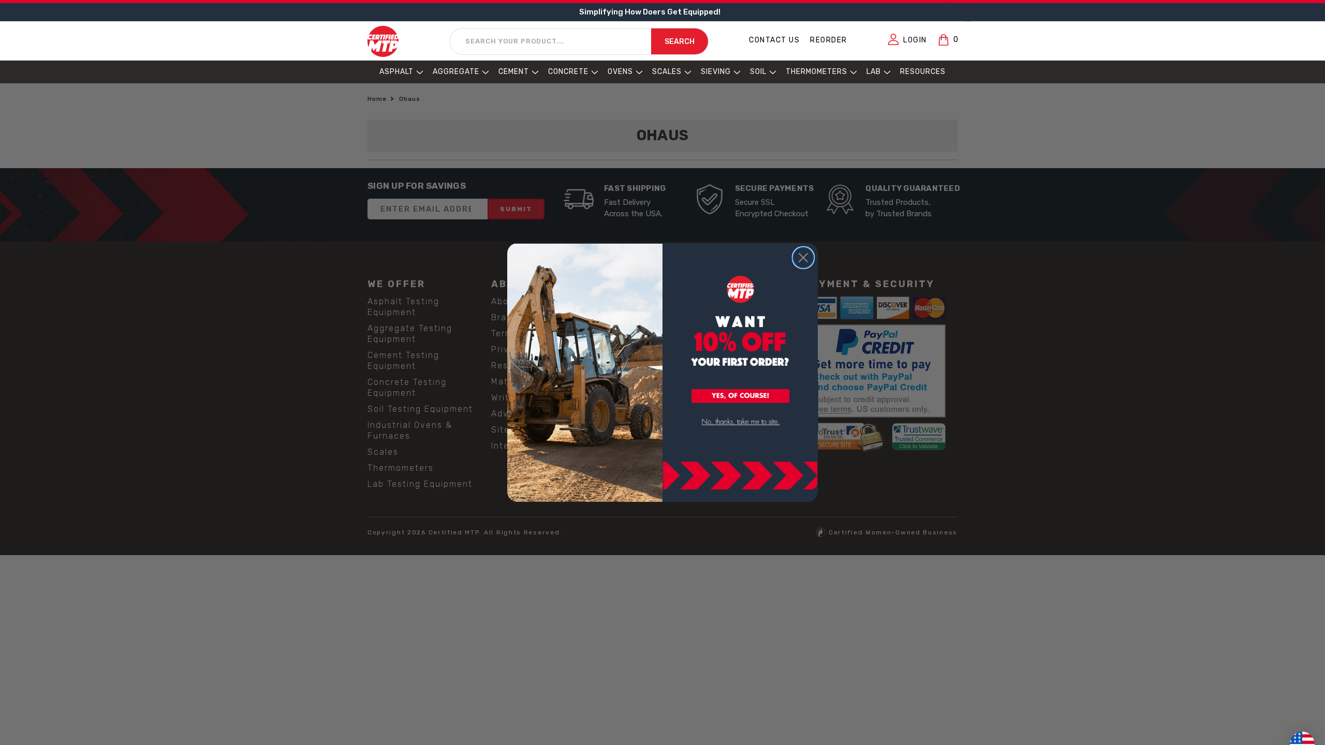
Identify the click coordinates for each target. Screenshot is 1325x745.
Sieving (716, 71)
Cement (513, 71)
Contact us (774, 40)
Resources (923, 71)
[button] (740, 397)
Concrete (568, 71)
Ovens (620, 71)
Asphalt (396, 71)
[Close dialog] (803, 257)
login (915, 40)
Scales (667, 71)
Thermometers (816, 71)
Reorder (828, 40)
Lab (873, 71)
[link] (740, 421)
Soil (758, 71)
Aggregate (456, 71)
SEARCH (680, 41)
